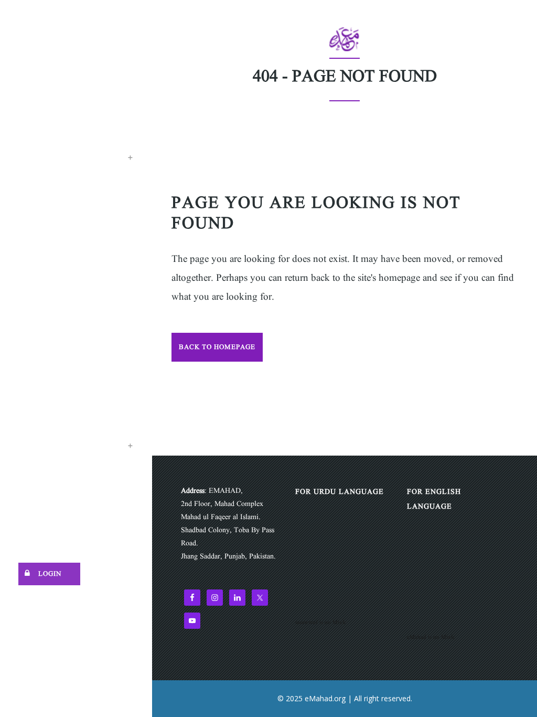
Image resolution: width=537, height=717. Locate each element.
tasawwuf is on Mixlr (320, 622)
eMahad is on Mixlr (431, 637)
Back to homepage (217, 347)
